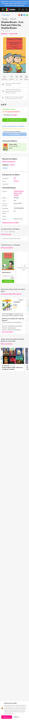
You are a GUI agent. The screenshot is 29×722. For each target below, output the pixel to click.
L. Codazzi (5, 276)
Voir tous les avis (6, 234)
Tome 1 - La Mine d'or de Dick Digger (12, 322)
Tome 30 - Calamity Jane (9, 328)
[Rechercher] (19, 9)
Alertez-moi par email (16, 120)
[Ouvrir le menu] (2, 9)
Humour (16, 181)
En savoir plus (20, 5)
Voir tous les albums (7, 247)
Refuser (16, 717)
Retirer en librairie (14, 134)
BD (15, 178)
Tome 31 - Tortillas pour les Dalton (11, 329)
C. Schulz (10, 276)
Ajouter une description (8, 161)
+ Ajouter (12, 164)
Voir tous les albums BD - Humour (11, 294)
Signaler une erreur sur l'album (10, 222)
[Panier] (22, 9)
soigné (15, 115)
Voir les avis (4, 33)
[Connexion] (26, 9)
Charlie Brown (6, 15)
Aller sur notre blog (6, 343)
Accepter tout (7, 717)
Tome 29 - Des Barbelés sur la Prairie (12, 326)
